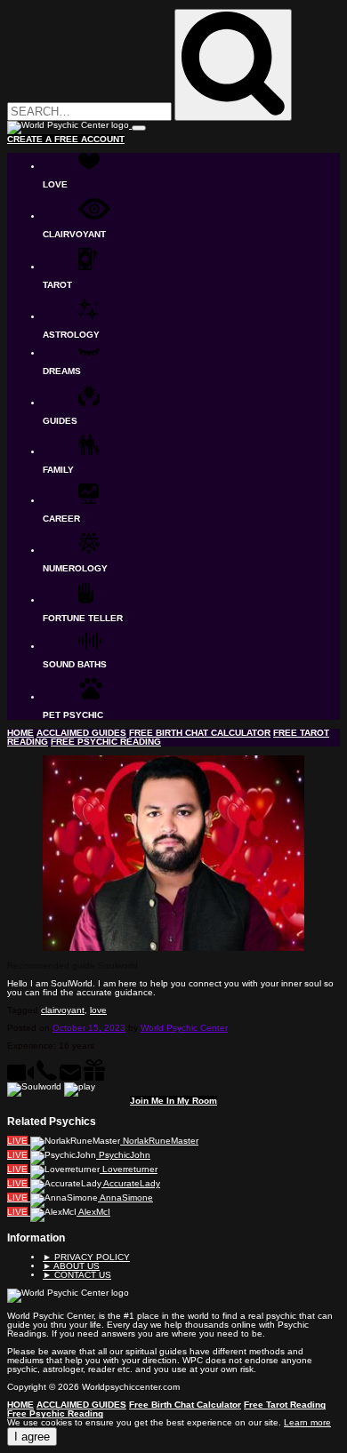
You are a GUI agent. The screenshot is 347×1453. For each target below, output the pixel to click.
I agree (32, 1436)
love (98, 1010)
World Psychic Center (184, 1028)
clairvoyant (63, 1010)
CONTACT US (77, 1275)
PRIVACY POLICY (86, 1257)
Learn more (307, 1422)
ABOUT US (71, 1266)
